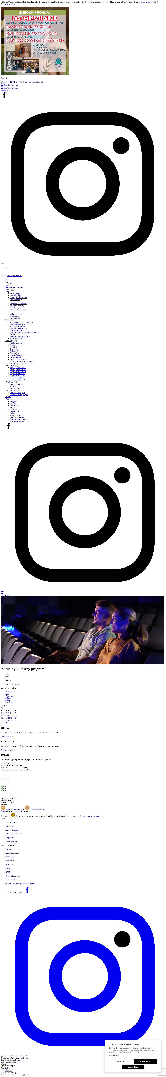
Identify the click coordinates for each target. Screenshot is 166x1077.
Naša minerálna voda (17, 324)
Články (12, 334)
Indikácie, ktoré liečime (18, 328)
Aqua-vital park (11, 390)
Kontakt (8, 849)
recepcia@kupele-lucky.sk (21, 421)
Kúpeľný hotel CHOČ (18, 368)
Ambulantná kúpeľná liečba (20, 337)
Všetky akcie (10, 692)
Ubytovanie (9, 365)
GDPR (7, 872)
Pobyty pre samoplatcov (18, 298)
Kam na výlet (15, 388)
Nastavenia (121, 1061)
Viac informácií (114, 1055)
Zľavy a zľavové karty (18, 310)
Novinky (8, 397)
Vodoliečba (14, 347)
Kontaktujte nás (16, 276)
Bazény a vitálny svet (17, 393)
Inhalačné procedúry (17, 355)
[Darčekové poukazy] (2, 593)
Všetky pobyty (15, 294)
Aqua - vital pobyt (11, 830)
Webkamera (9, 864)
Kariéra (12, 407)
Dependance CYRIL (17, 374)
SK (6, 268)
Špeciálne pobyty (16, 300)
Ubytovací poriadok (17, 417)
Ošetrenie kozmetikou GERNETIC (22, 361)
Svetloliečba (14, 353)
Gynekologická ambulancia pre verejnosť (24, 332)
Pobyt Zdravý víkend (13, 834)
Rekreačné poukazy (17, 306)
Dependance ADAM (17, 376)
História (13, 403)
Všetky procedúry (16, 343)
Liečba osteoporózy (17, 330)
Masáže (12, 345)
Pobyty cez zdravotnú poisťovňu (21, 322)
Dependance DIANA (17, 380)
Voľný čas (9, 382)
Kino (7, 694)
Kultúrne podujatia (16, 314)
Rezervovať (5, 90)
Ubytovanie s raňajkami (18, 304)
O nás (7, 399)
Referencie (14, 409)
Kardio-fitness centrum (18, 359)
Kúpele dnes (14, 405)
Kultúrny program (16, 384)
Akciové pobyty (15, 296)
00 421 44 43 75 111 (24, 419)
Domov (8, 680)
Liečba (8, 320)
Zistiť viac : (5, 78)
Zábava (8, 698)
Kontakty (13, 401)
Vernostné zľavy (16, 318)
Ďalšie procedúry (16, 357)
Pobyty (8, 289)
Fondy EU (9, 868)
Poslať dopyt (6, 763)
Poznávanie (9, 702)
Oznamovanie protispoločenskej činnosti (19, 884)
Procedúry (9, 341)
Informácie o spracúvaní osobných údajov (16, 770)
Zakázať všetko (145, 1061)
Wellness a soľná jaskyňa (19, 395)
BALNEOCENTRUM (18, 363)
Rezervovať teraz (7, 750)
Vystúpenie (9, 696)
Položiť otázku (6, 737)
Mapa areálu (9, 861)
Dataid (17, 1060)
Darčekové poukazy (16, 287)
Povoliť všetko (133, 1067)
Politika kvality (15, 415)
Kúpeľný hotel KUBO (18, 370)
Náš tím (12, 413)
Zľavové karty (10, 880)
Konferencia (14, 316)
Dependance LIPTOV (18, 372)
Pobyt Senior (10, 826)
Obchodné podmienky (13, 876)
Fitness (7, 700)
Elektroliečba (14, 351)
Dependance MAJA (17, 378)
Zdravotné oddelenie (17, 326)
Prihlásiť (26, 768)
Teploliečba (14, 349)
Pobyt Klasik (10, 838)
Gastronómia (14, 411)
